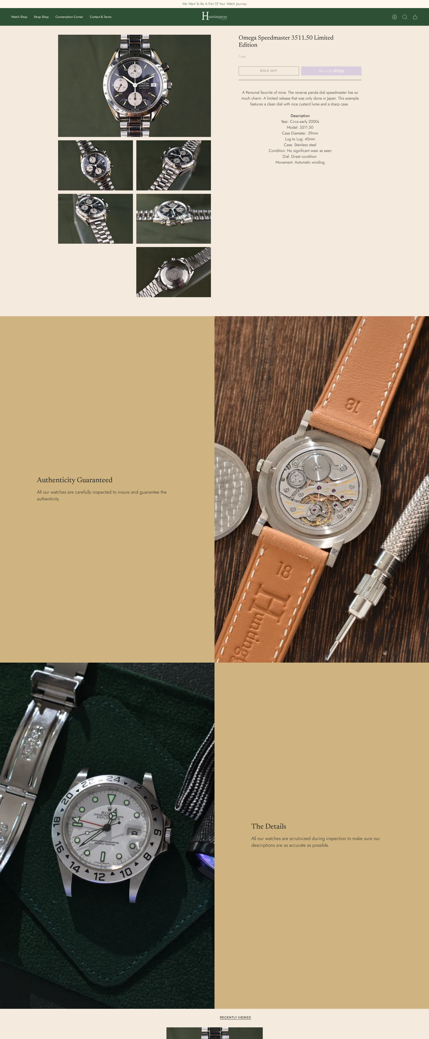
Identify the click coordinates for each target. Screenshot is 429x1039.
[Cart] (415, 17)
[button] (19, 16)
